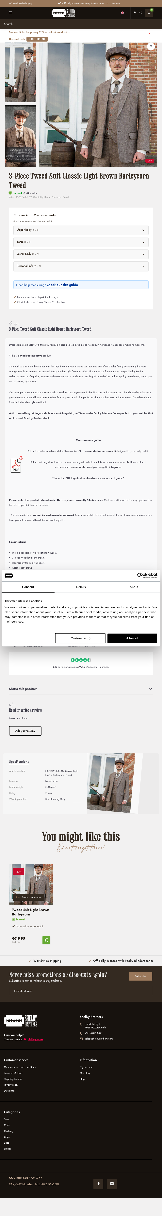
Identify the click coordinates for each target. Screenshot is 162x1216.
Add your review (25, 730)
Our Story (85, 1073)
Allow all (132, 638)
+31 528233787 (93, 1033)
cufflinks (80, 413)
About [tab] (134, 587)
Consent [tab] (28, 587)
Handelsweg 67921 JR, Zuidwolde (95, 1025)
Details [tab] (81, 587)
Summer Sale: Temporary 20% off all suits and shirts (39, 35)
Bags (6, 1142)
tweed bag (23, 413)
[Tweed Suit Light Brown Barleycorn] (31, 884)
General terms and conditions (20, 1067)
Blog (82, 1079)
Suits (6, 1119)
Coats (7, 1125)
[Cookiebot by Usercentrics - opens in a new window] (140, 576)
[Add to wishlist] (151, 46)
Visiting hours (35, 1039)
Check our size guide (62, 285)
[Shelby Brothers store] (63, 13)
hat (127, 413)
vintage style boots (43, 413)
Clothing (8, 1131)
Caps (6, 1137)
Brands (7, 1148)
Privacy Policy (11, 1084)
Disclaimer (9, 1090)
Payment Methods (13, 1073)
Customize (78, 638)
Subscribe (140, 976)
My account (86, 1067)
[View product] (46, 940)
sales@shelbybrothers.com (99, 1038)
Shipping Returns (13, 1079)
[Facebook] (98, 1184)
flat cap (117, 413)
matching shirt (64, 413)
